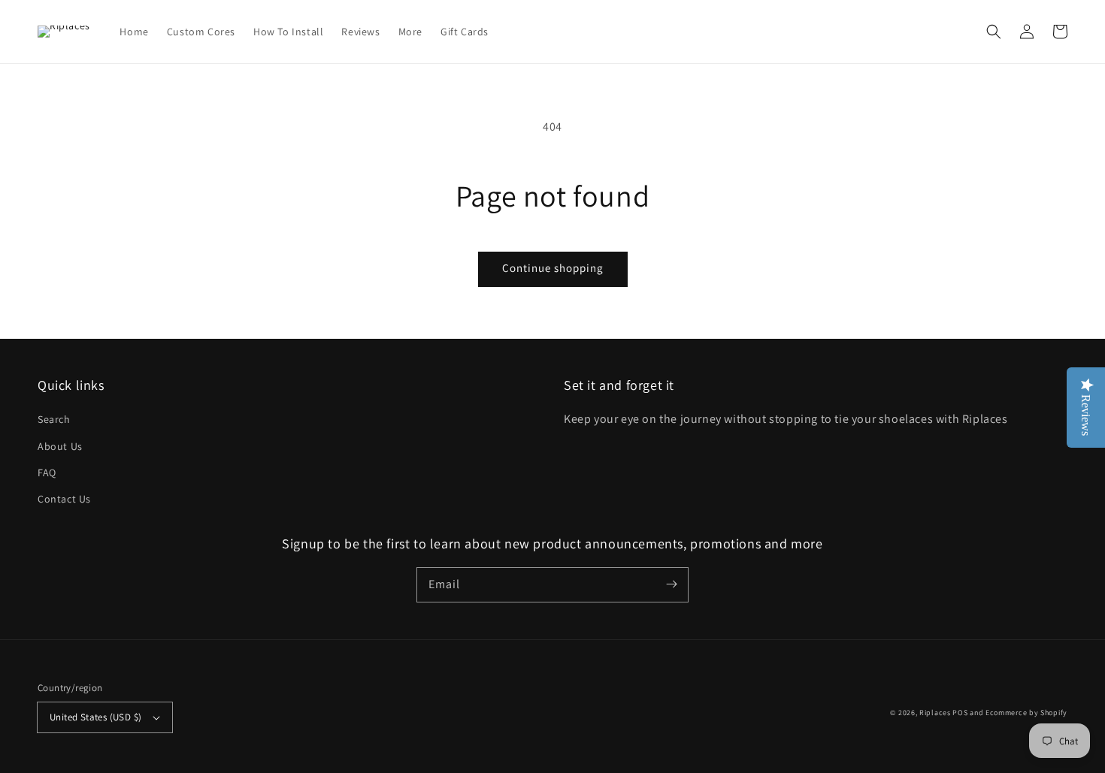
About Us (60, 446)
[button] (993, 31)
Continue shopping (553, 268)
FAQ (47, 472)
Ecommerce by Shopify (1026, 712)
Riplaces (935, 712)
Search (54, 419)
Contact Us (64, 499)
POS (959, 712)
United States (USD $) (95, 717)
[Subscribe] (671, 584)
